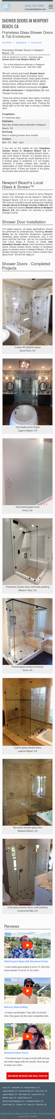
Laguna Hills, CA (37, 1094)
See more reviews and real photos (27, 1075)
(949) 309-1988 (34, 5)
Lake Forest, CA (9, 1104)
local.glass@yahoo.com (35, 9)
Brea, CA (31, 1104)
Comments (36, 42)
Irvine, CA (6, 1087)
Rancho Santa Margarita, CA (14, 1101)
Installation (21, 42)
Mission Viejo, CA (9, 1097)
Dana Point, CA (41, 1091)
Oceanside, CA (17, 1087)
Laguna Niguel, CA (10, 1094)
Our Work (7, 42)
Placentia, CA (41, 1104)
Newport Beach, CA (31, 1087)
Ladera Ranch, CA (24, 1097)
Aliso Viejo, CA (24, 1094)
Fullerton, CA (21, 1104)
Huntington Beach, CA (34, 1101)
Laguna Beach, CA (10, 1091)
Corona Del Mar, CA (26, 1091)
